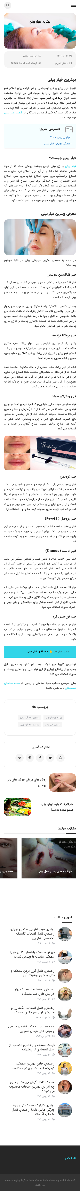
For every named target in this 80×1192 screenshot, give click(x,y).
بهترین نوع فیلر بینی (29, 724)
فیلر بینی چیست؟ (60, 137)
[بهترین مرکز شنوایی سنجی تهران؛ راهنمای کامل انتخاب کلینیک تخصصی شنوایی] (65, 934)
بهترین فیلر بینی (52, 724)
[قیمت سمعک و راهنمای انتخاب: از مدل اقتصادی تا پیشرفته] (65, 1050)
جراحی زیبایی (30, 56)
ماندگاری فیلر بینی (37, 651)
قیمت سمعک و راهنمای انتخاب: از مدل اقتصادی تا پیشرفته (32, 1047)
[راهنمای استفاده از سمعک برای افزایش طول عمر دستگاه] (65, 994)
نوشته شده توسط (24, 63)
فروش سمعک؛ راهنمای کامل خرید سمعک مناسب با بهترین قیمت (32, 954)
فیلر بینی (70, 166)
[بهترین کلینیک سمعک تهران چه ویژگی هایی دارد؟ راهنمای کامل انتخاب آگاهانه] (65, 1110)
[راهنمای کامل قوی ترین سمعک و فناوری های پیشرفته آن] (65, 976)
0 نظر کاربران (61, 63)
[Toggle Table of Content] (67, 129)
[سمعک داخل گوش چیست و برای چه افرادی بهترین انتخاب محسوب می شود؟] (65, 1087)
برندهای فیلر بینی (54, 717)
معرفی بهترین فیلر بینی (57, 144)
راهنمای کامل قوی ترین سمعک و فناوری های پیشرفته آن (33, 973)
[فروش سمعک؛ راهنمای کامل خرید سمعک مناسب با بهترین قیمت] (65, 957)
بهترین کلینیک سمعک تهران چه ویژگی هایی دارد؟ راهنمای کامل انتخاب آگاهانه (33, 1110)
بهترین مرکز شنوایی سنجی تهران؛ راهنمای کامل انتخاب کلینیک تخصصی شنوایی (32, 934)
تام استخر (70, 1158)
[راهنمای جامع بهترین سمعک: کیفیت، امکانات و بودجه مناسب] (65, 1068)
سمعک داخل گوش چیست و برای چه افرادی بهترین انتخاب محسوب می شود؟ (32, 1087)
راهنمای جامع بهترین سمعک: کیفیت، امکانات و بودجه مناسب (33, 1066)
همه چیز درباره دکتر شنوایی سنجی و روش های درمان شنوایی (31, 1028)
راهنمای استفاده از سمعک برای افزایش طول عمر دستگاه (34, 991)
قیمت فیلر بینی (13, 112)
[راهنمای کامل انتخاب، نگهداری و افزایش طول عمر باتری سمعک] (65, 1013)
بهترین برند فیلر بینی (29, 717)
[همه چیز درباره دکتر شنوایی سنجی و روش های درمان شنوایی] (65, 1031)
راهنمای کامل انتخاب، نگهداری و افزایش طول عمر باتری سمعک (33, 1010)
